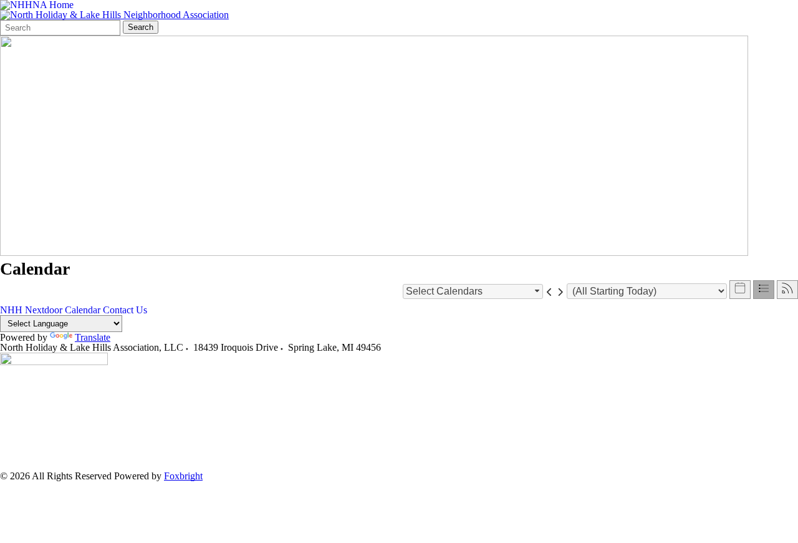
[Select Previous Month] (550, 291)
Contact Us (125, 310)
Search (140, 27)
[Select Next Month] (560, 291)
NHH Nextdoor (31, 310)
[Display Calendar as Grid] (740, 289)
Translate (92, 337)
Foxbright (183, 476)
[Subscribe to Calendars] (787, 289)
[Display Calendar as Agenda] (763, 289)
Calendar (82, 310)
